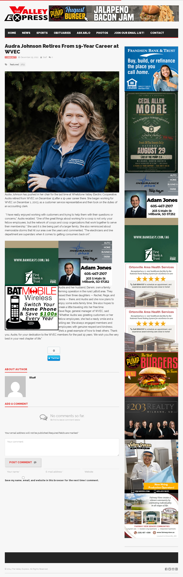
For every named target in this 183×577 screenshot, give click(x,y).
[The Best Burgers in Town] (151, 374)
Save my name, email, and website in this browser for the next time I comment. (52, 480)
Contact (157, 33)
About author (16, 369)
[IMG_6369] (151, 132)
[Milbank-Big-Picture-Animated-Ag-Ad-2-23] (31, 262)
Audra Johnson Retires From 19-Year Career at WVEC (62, 49)
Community (10, 57)
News (26, 33)
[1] (151, 466)
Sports (42, 33)
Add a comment (16, 404)
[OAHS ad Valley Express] (151, 284)
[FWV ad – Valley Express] (151, 515)
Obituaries (62, 33)
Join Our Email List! (129, 33)
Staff (45, 57)
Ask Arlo (83, 33)
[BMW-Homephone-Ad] (31, 307)
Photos (102, 33)
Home (12, 33)
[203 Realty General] (151, 418)
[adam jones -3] (85, 262)
